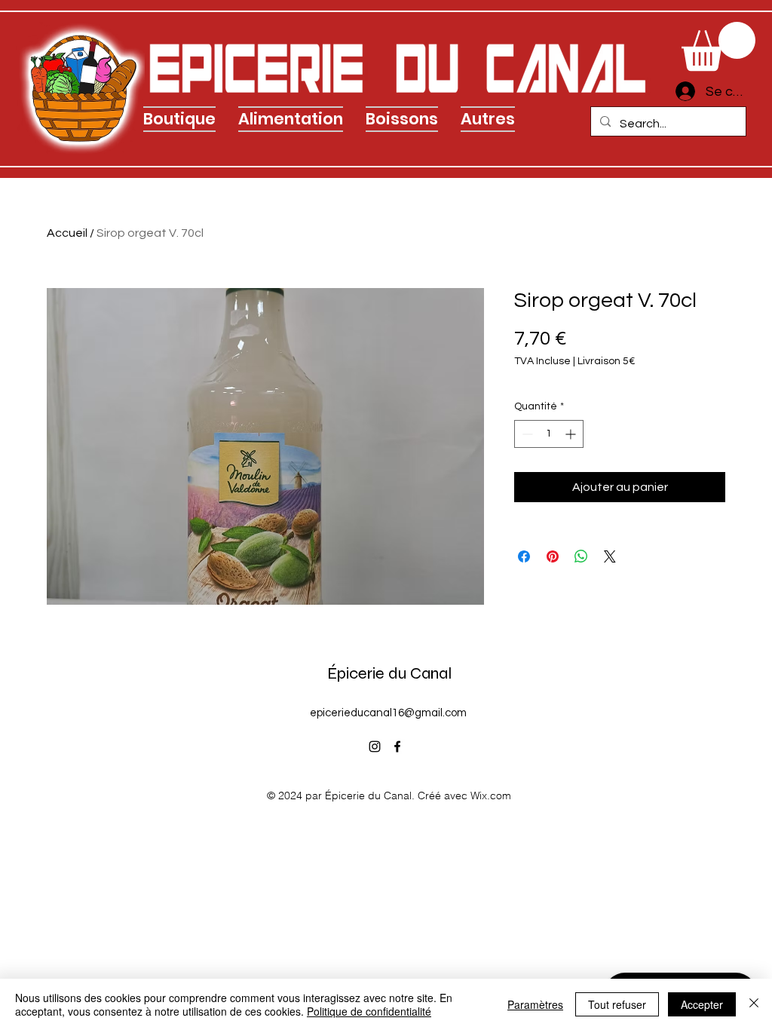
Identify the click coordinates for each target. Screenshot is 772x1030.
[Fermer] (754, 1004)
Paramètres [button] (535, 1004)
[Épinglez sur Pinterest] (553, 556)
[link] (718, 46)
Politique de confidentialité (369, 1011)
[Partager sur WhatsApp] (581, 556)
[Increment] (571, 434)
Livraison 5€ (606, 361)
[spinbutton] (548, 434)
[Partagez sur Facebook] (524, 556)
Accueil (67, 233)
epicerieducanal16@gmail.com (388, 713)
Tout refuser (617, 1004)
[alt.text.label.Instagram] (374, 746)
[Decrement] (525, 434)
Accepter (702, 1004)
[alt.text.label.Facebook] (397, 746)
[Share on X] (610, 556)
